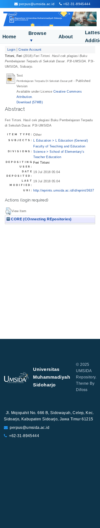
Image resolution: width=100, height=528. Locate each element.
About (65, 36)
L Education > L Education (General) (60, 140)
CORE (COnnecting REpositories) (40, 219)
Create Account (30, 49)
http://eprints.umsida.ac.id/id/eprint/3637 (63, 190)
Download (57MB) (30, 102)
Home (9, 36)
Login (11, 49)
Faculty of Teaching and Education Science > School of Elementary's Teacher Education (59, 151)
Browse (37, 36)
